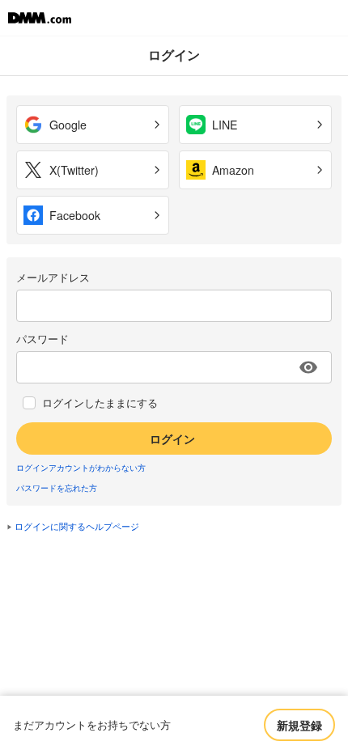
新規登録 (299, 725)
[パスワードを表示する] (308, 367)
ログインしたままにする (100, 403)
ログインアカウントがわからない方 (81, 467)
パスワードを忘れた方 (56, 487)
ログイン (172, 438)
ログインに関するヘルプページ (77, 525)
